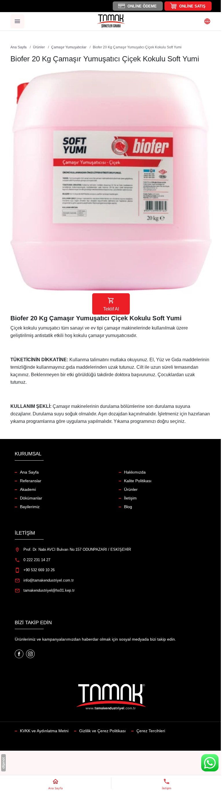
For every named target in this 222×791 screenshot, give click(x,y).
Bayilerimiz (30, 506)
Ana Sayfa (29, 472)
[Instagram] (30, 653)
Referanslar (30, 480)
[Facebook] (20, 653)
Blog (128, 506)
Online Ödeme (142, 6)
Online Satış (192, 6)
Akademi (28, 489)
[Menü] (17, 21)
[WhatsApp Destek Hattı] (210, 762)
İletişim (130, 498)
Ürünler (131, 489)
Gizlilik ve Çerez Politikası (102, 730)
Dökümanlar (31, 498)
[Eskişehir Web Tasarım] (3, 762)
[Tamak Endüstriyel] (111, 21)
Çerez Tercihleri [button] (150, 730)
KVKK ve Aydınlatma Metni (44, 730)
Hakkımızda (135, 472)
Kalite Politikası (137, 480)
